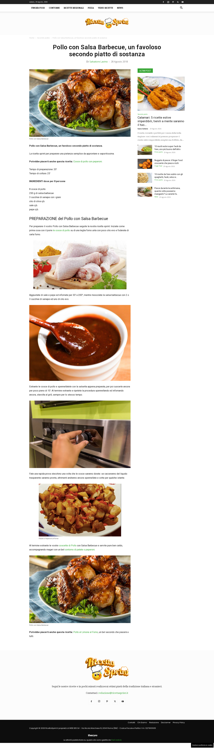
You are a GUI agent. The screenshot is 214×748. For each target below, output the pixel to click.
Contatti (131, 722)
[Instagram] (168, 2)
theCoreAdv (116, 740)
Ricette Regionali (74, 8)
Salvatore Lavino (99, 61)
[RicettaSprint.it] (107, 23)
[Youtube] (182, 2)
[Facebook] (163, 2)
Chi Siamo (142, 722)
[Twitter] (178, 2)
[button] (181, 8)
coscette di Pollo (67, 545)
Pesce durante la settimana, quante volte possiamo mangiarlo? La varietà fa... (167, 191)
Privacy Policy (179, 722)
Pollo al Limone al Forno (85, 632)
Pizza (91, 8)
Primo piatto (158, 152)
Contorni (54, 8)
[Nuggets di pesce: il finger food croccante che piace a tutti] (145, 164)
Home (31, 38)
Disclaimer (165, 722)
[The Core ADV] (92, 736)
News (120, 8)
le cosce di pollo (61, 230)
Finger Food (38, 8)
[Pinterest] (173, 2)
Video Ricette (105, 8)
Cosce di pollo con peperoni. (87, 161)
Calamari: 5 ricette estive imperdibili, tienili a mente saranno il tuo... (161, 121)
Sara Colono (143, 129)
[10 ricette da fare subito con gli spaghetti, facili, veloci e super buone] (145, 178)
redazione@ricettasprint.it (113, 693)
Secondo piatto (43, 38)
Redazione (154, 722)
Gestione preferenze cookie (202, 745)
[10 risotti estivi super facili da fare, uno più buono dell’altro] (145, 150)
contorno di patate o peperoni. (80, 549)
